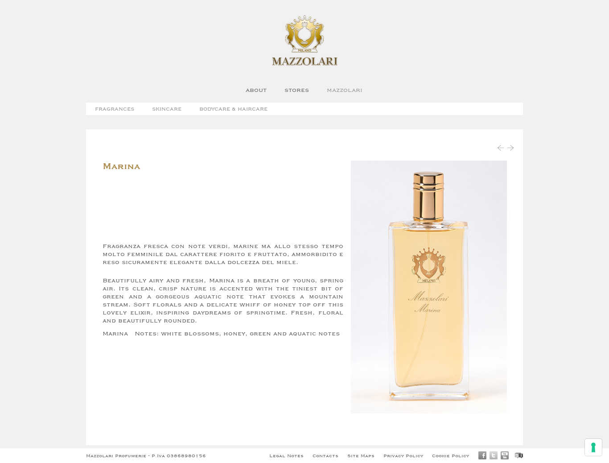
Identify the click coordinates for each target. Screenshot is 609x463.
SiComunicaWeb (519, 455)
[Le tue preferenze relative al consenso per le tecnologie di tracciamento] (593, 447)
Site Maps (360, 455)
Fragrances (114, 109)
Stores (296, 90)
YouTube (505, 455)
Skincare (166, 109)
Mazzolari (344, 90)
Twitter (494, 455)
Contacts (325, 455)
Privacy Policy (403, 455)
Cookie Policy (450, 455)
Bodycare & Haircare (233, 109)
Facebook (482, 455)
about (256, 90)
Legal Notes (286, 455)
